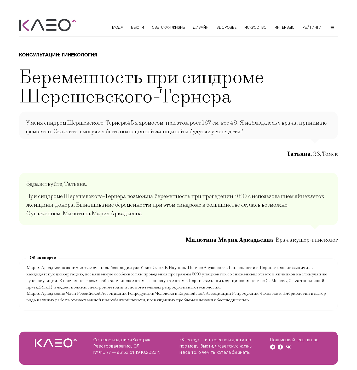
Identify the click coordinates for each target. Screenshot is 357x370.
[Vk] (288, 347)
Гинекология (79, 55)
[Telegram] (272, 347)
